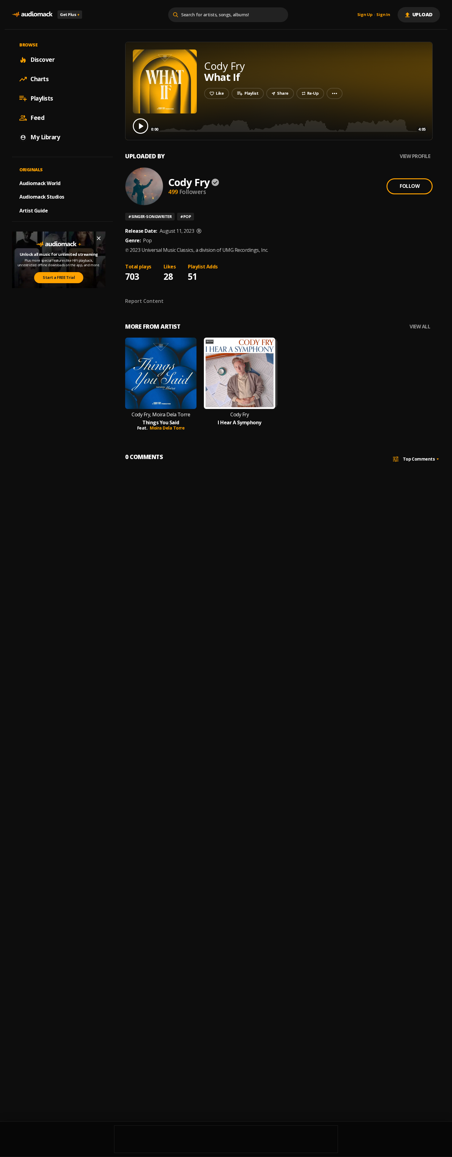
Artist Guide (33, 210)
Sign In (383, 14)
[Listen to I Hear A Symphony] (239, 373)
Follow (409, 186)
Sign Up (365, 14)
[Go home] (32, 14)
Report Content (144, 301)
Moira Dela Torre (167, 428)
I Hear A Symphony (239, 422)
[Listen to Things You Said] (160, 373)
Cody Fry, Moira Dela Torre (161, 414)
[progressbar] (288, 125)
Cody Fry (189, 182)
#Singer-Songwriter (150, 216)
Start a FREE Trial (59, 277)
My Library (45, 137)
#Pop (185, 216)
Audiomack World (40, 183)
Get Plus (70, 14)
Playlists (41, 98)
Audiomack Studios (41, 196)
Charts (39, 79)
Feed (37, 118)
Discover (42, 60)
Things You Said (160, 422)
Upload (422, 14)
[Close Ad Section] (99, 238)
